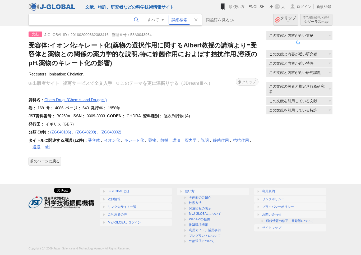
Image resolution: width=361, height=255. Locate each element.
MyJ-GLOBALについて (205, 214)
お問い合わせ (271, 214)
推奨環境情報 (198, 225)
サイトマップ (271, 228)
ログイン (304, 7)
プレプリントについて (205, 236)
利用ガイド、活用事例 (205, 230)
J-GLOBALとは (118, 191)
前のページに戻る (45, 161)
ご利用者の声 (117, 214)
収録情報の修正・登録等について (290, 221)
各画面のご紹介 (200, 197)
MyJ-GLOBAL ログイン (124, 222)
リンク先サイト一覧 (122, 207)
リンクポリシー (273, 199)
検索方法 (195, 203)
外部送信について (201, 241)
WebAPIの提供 (199, 219)
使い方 (238, 7)
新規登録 (323, 7)
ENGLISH (256, 7)
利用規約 (268, 191)
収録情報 (114, 199)
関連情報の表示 (200, 208)
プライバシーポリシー (278, 207)
